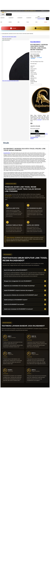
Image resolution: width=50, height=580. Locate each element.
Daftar (9, 14)
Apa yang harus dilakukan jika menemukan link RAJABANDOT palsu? (21, 295)
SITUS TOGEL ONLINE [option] (33, 79)
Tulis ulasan (33, 58)
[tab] (6, 142)
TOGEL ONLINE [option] (32, 76)
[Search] (47, 18)
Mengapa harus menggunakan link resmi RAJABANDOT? (18, 281)
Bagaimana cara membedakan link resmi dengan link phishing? (19, 285)
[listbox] (36, 76)
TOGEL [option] (32, 83)
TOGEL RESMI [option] (33, 74)
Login (3, 14)
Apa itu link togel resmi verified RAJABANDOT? (15, 270)
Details (6, 143)
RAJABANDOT (7, 152)
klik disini (39, 119)
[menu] (19, 20)
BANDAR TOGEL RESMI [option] (33, 81)
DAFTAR (37, 131)
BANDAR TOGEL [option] (32, 71)
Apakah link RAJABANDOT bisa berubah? (14, 304)
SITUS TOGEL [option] (33, 68)
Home (2, 33)
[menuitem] (11, 20)
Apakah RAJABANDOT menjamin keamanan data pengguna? (18, 290)
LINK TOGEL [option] (33, 72)
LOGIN (36, 130)
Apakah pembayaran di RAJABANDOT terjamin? (15, 299)
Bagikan (32, 138)
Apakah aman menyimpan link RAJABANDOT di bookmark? (18, 309)
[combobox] (44, 17)
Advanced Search (41, 18)
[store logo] (3, 13)
